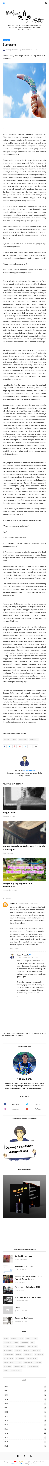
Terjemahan (33, 1366)
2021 (25, 1408)
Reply (11, 948)
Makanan (36, 1350)
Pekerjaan (39, 1354)
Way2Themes (23, 1462)
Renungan (23, 740)
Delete (17, 948)
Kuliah (26, 1350)
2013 (25, 1442)
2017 (25, 1425)
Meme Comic (8, 1354)
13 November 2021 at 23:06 (28, 904)
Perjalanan (8, 1358)
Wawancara (15, 1370)
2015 (25, 1433)
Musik (18, 1354)
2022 (25, 1403)
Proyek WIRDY (9, 1362)
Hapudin (13, 903)
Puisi (19, 1362)
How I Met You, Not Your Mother (28, 1297)
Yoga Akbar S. (13, 50)
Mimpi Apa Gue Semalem (25, 1266)
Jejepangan (8, 1346)
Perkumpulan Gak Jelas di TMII (27, 1287)
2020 (25, 1412)
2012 (25, 1446)
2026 (25, 1387)
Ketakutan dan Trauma (24, 1318)
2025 (25, 1391)
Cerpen (6, 740)
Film (16, 1342)
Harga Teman (9, 812)
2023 (25, 1399)
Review (38, 1362)
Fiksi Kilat (7, 1342)
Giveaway (24, 1342)
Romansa (33, 740)
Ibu (32, 1342)
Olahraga (28, 1354)
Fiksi (14, 740)
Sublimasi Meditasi (17, 1464)
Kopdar (18, 1350)
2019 (25, 1416)
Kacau (17, 1308)
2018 (25, 1420)
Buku (6, 1338)
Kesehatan (8, 1350)
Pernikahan (31, 1358)
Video (6, 1370)
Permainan (20, 1358)
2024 (25, 1395)
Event (28, 1338)
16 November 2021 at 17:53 (28, 957)
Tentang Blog (19, 1366)
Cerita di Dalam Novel (24, 1256)
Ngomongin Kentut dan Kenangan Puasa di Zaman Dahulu (28, 1277)
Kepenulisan (20, 1346)
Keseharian (32, 1346)
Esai (21, 1338)
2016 (25, 1429)
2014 (25, 1437)
